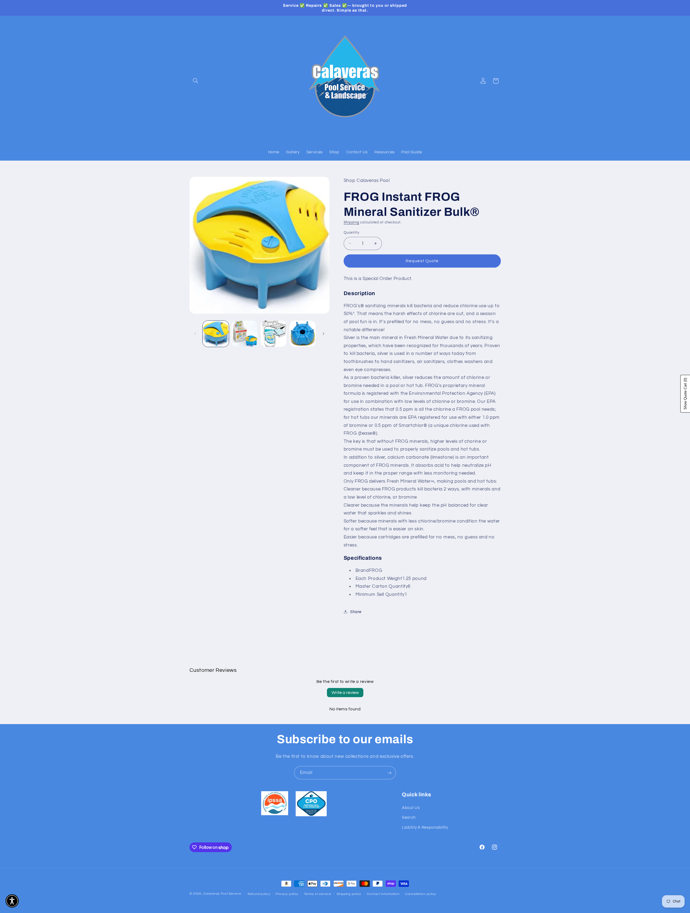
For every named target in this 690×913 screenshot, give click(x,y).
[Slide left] (195, 334)
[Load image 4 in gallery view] (302, 334)
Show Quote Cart (685, 394)
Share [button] (355, 612)
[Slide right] (323, 334)
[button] (195, 81)
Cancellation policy (420, 894)
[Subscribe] (389, 772)
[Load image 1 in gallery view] (216, 334)
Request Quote (422, 261)
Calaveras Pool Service (222, 893)
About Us (411, 808)
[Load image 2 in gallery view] (245, 334)
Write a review (345, 692)
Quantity (351, 232)
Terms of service (317, 894)
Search (409, 817)
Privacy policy (287, 894)
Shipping (351, 222)
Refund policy (259, 894)
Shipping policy (349, 894)
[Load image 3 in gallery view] (274, 334)
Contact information (383, 894)
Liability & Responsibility (425, 827)
